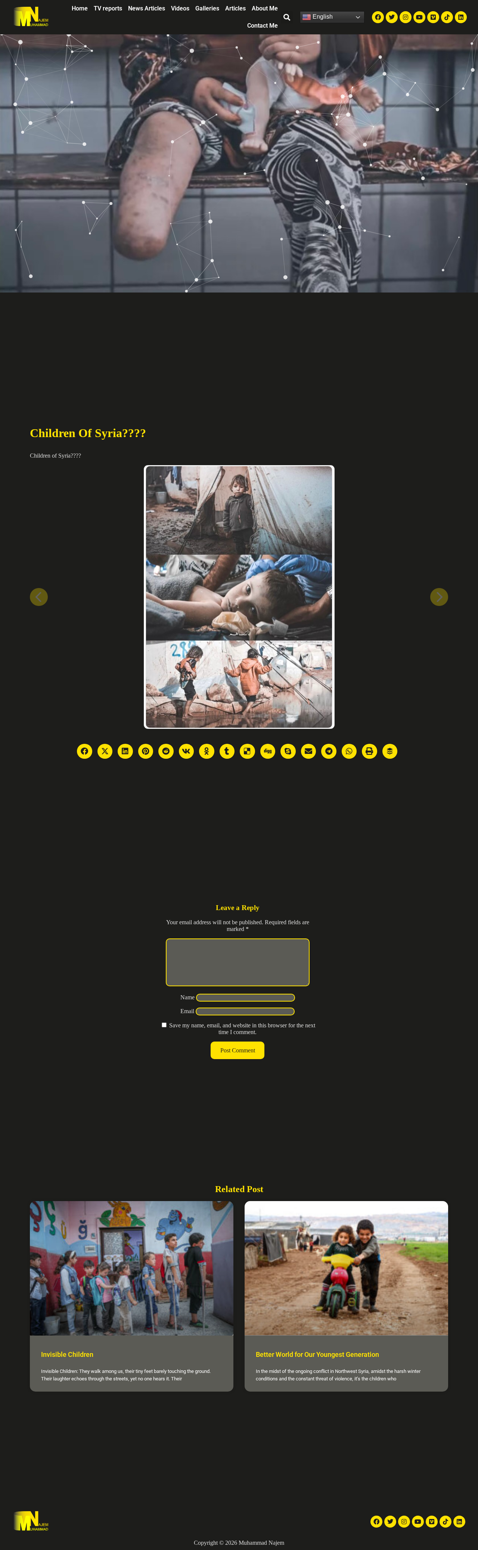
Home (80, 8)
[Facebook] (378, 17)
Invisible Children (67, 1354)
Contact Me (262, 25)
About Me (265, 8)
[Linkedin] (461, 17)
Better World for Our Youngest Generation (317, 1354)
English (322, 16)
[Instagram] (406, 17)
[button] (287, 17)
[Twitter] (392, 17)
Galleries (207, 8)
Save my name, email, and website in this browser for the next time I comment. (242, 1028)
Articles (235, 8)
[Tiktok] (447, 17)
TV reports (108, 8)
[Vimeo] (433, 17)
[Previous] (39, 597)
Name (187, 997)
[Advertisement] (239, 348)
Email (187, 1011)
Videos (180, 8)
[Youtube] (419, 17)
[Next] (439, 597)
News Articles (146, 8)
